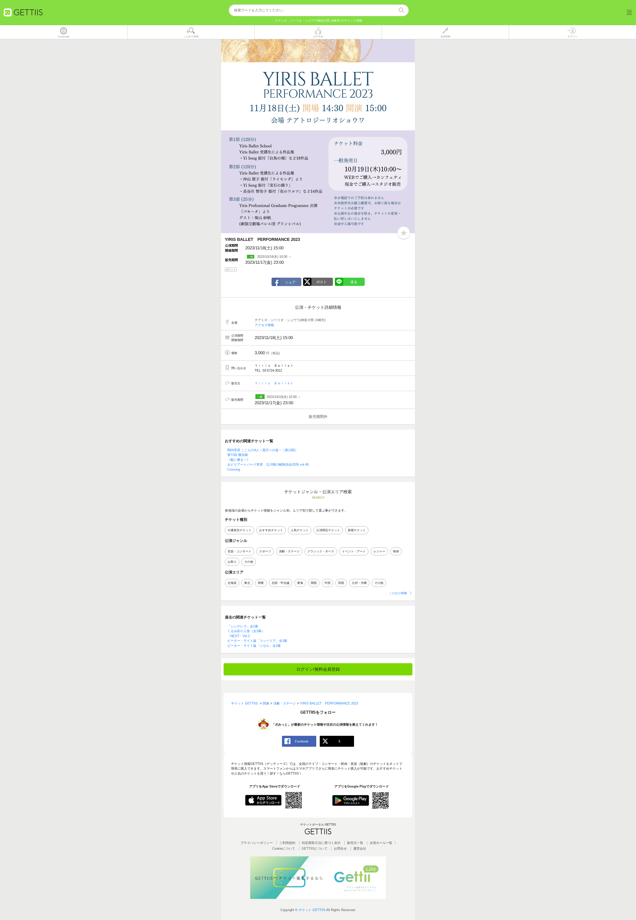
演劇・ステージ (289, 551)
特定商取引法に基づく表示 (321, 843)
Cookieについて (283, 848)
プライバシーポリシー (256, 843)
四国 (341, 583)
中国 (327, 583)
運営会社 (359, 848)
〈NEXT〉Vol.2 (238, 636)
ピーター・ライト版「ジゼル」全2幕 (254, 646)
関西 (314, 583)
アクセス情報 (264, 325)
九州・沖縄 (359, 583)
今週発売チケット (239, 530)
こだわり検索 (398, 593)
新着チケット (357, 530)
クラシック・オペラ (320, 551)
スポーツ (265, 551)
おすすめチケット (271, 530)
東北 (247, 583)
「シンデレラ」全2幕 (242, 626)
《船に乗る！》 (238, 460)
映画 (396, 551)
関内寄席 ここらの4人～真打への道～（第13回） (262, 450)
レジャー (379, 551)
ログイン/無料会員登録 (318, 669)
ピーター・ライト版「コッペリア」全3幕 (257, 641)
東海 (300, 583)
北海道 (232, 583)
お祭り (232, 562)
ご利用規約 (287, 843)
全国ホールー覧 (381, 843)
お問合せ (340, 848)
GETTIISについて (314, 848)
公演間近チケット (328, 530)
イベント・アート (354, 551)
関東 (261, 583)
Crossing (233, 469)
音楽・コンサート (239, 551)
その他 (248, 562)
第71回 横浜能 (237, 455)
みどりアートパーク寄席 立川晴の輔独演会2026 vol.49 (268, 464)
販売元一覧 (355, 843)
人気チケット (300, 530)
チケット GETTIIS (312, 910)
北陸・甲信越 (280, 583)
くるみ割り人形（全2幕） (246, 631)
